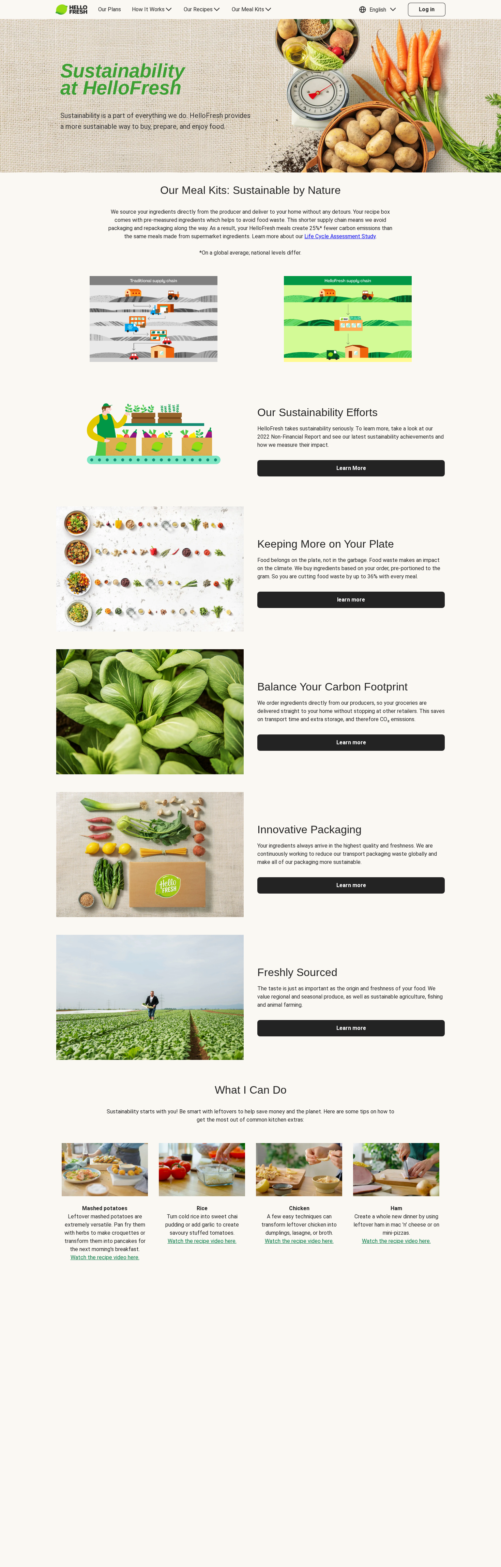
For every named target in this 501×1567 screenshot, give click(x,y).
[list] (250, 1197)
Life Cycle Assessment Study (340, 236)
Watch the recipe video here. (105, 1257)
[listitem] (153, 317)
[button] (379, 9)
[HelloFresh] (71, 9)
